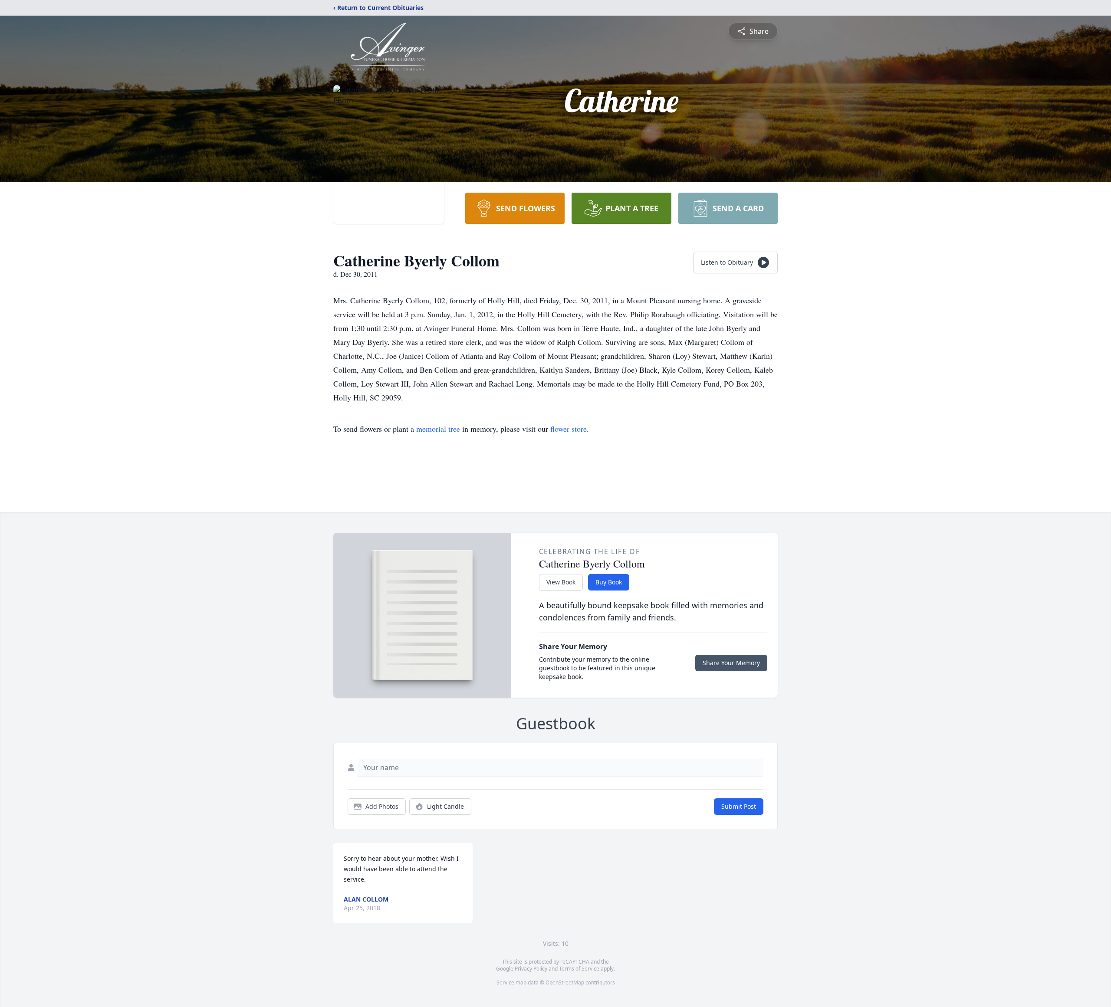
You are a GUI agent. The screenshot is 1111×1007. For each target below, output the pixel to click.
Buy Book (608, 582)
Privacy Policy (531, 968)
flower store (568, 428)
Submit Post (738, 806)
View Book (560, 582)
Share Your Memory (731, 663)
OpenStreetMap (565, 982)
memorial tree (438, 428)
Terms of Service (579, 968)
